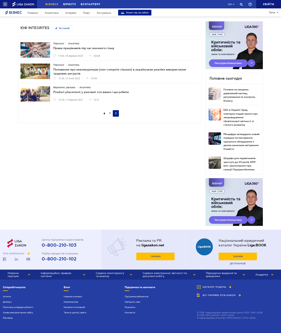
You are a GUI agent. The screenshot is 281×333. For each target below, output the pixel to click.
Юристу (69, 4)
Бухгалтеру (90, 4)
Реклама (8, 318)
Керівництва (71, 302)
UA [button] (230, 4)
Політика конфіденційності (18, 307)
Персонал (58, 43)
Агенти (7, 296)
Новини (33, 12)
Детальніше (238, 263)
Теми (272, 12)
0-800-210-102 (59, 259)
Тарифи (155, 256)
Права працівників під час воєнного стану (83, 48)
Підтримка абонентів (136, 296)
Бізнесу (51, 4)
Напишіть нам (132, 302)
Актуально (104, 12)
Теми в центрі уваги (75, 312)
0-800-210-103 (59, 245)
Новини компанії (73, 296)
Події (86, 12)
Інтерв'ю (70, 12)
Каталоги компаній (74, 307)
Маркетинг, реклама (64, 87)
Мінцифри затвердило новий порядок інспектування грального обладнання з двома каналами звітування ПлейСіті (241, 141)
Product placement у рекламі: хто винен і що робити (91, 92)
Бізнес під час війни (137, 12)
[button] (5, 4)
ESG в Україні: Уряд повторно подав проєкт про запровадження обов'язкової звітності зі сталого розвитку (240, 117)
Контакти (130, 312)
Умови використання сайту (18, 312)
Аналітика (51, 12)
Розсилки (130, 307)
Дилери (7, 302)
